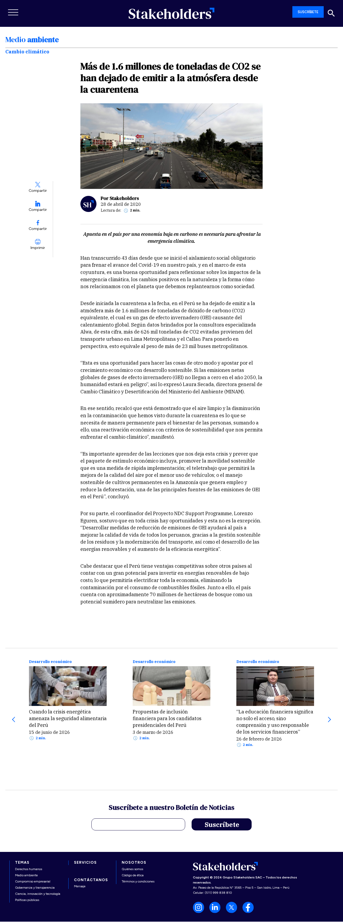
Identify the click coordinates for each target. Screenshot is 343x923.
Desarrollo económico (50, 662)
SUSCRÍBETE (308, 12)
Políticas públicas (27, 900)
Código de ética (133, 875)
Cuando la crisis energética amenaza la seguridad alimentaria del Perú (68, 718)
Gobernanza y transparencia (35, 887)
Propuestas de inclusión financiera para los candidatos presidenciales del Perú (167, 718)
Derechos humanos (28, 869)
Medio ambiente (26, 875)
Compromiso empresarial (32, 881)
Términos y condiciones (138, 881)
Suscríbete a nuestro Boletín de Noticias (171, 808)
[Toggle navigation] (13, 12)
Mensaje (79, 886)
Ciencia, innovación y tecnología (37, 894)
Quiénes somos (132, 869)
